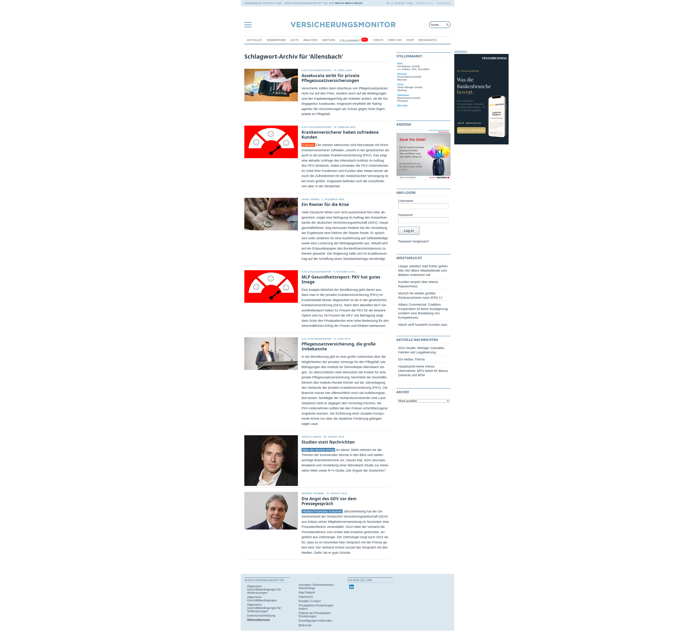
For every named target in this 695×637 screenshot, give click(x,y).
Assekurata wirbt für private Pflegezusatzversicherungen (330, 78)
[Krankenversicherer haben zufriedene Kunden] (271, 142)
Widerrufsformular (258, 619)
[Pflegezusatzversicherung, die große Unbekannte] (271, 353)
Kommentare (276, 40)
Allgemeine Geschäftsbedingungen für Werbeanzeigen (264, 589)
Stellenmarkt (353, 40)
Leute (294, 40)
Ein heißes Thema (411, 359)
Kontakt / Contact (310, 601)
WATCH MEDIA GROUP (349, 3)
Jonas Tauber (311, 199)
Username (405, 201)
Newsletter (424, 3)
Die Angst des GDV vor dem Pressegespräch (329, 501)
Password (405, 215)
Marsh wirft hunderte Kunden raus (422, 324)
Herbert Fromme (313, 493)
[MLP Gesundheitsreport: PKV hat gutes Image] (271, 286)
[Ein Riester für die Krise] (271, 214)
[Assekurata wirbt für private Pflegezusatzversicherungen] (271, 85)
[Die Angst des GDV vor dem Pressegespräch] (271, 510)
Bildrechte (305, 625)
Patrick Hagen (311, 436)
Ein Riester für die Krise (325, 204)
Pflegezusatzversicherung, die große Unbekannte (339, 346)
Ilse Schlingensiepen (316, 70)
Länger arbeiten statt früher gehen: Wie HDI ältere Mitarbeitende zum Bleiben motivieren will (423, 270)
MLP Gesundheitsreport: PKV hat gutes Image (341, 279)
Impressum (306, 596)
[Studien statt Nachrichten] (271, 460)
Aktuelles (254, 40)
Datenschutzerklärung (261, 615)
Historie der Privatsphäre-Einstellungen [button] (315, 614)
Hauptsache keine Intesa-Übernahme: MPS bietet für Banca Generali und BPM (423, 370)
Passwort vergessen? (413, 241)
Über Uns (395, 40)
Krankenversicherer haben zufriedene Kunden (340, 134)
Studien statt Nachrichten (328, 442)
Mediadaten (428, 40)
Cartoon (328, 40)
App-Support (307, 592)
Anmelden (444, 3)
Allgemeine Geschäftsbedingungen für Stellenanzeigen (264, 608)
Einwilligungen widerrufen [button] (315, 620)
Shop (410, 40)
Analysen (310, 40)
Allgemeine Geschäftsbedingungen (262, 599)
